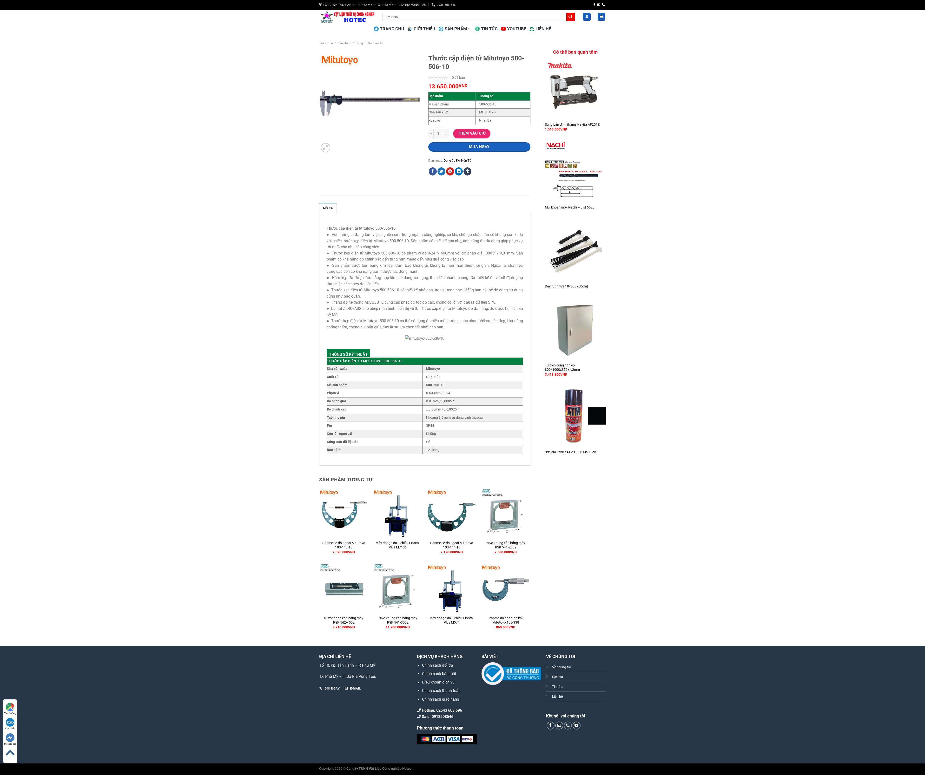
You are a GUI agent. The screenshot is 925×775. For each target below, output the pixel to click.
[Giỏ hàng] (601, 17)
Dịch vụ (557, 677)
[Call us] (603, 5)
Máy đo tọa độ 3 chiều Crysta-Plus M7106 (398, 545)
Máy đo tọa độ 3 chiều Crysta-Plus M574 (451, 620)
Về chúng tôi (561, 667)
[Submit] (570, 17)
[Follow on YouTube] (577, 725)
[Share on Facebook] (433, 171)
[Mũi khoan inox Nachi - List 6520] (575, 171)
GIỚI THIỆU (424, 28)
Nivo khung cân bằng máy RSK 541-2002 (505, 545)
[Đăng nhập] (587, 17)
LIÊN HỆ (543, 28)
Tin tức (557, 687)
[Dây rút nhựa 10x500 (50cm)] (575, 250)
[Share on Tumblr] (467, 171)
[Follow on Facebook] (594, 5)
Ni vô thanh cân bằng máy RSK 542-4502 (343, 620)
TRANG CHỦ (392, 28)
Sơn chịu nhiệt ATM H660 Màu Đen (570, 452)
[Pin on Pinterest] (450, 171)
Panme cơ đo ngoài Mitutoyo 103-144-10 (451, 545)
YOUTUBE (516, 28)
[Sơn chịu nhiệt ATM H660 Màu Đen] (575, 416)
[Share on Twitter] (441, 171)
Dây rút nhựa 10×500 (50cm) (566, 286)
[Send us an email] (598, 5)
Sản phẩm (344, 43)
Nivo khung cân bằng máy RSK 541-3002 (397, 620)
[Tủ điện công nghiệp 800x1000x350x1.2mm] (575, 329)
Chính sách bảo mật (439, 673)
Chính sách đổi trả (437, 665)
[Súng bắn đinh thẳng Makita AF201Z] (575, 88)
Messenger (10, 743)
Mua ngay (479, 147)
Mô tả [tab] (328, 208)
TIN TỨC (489, 28)
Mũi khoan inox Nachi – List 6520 (570, 207)
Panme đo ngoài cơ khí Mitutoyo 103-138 (505, 620)
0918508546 (442, 716)
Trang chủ (326, 43)
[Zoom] (325, 147)
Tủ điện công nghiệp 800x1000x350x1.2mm (562, 367)
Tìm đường (10, 713)
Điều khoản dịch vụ (438, 682)
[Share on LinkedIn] (459, 171)
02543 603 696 (449, 710)
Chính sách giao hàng (440, 699)
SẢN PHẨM (456, 28)
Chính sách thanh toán (441, 690)
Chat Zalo (10, 728)
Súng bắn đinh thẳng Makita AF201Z (572, 125)
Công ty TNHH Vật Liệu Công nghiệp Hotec (378, 769)
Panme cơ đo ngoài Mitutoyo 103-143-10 (343, 545)
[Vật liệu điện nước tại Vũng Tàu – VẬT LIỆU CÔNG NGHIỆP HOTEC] (347, 17)
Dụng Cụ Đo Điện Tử (369, 43)
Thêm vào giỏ (472, 133)
